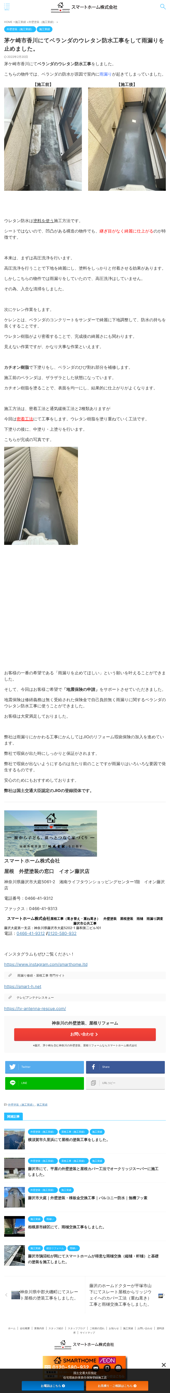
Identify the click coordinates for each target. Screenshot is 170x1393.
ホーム (12, 1328)
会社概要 (25, 1328)
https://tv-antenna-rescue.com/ (35, 1008)
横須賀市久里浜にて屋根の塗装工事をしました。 (69, 1140)
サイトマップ (87, 1332)
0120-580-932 (62, 933)
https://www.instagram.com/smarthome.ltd (45, 964)
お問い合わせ (82, 1034)
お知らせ (114, 1328)
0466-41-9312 (31, 933)
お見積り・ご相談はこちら (115, 1385)
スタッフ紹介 (56, 1328)
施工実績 (42, 1104)
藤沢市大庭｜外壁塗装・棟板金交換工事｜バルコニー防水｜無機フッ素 (87, 1198)
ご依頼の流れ (97, 1328)
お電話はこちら (51, 1385)
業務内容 (39, 1328)
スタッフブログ (76, 1328)
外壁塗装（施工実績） (21, 1104)
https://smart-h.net (22, 986)
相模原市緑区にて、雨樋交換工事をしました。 (67, 1227)
